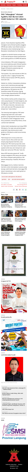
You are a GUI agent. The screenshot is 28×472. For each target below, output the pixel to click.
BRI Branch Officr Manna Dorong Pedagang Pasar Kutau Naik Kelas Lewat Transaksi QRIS (21, 205)
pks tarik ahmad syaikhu (18, 179)
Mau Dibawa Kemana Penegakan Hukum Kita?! (14, 413)
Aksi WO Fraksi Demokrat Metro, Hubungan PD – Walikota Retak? (13, 388)
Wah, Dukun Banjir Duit (8, 409)
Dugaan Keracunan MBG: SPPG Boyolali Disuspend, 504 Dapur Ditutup (6, 220)
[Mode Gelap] (23, 2)
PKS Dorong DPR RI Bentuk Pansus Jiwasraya (21, 184)
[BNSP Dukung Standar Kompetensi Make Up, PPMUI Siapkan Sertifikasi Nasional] (21, 213)
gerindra (4, 179)
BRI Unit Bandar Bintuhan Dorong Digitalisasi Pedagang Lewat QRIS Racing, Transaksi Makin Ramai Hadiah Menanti (7, 206)
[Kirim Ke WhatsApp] (26, 190)
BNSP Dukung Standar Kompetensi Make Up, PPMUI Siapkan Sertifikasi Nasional (20, 220)
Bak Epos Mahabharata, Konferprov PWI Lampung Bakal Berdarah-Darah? (12, 399)
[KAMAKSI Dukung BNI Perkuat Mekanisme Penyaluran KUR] (21, 227)
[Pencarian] (26, 2)
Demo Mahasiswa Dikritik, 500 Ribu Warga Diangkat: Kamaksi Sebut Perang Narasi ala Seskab (6, 234)
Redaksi (20, 464)
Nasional (10, 12)
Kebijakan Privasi (14, 466)
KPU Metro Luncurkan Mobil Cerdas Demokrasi (7, 184)
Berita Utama (4, 12)
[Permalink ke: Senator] (2, 22)
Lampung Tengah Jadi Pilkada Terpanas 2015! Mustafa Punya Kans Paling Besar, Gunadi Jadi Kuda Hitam (13, 404)
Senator (5, 21)
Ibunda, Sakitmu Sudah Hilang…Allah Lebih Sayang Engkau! (12, 394)
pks (9, 179)
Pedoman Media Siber (11, 464)
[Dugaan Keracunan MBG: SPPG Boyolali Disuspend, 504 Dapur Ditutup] (7, 213)
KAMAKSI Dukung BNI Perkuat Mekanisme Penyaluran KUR (20, 234)
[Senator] (10, 1)
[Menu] (2, 1)
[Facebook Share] (14, 190)
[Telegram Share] (23, 190)
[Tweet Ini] (17, 190)
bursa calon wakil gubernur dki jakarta (11, 176)
